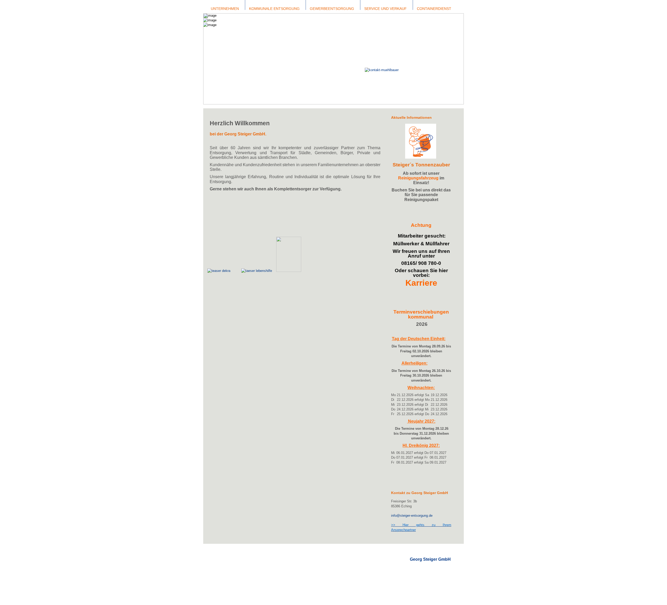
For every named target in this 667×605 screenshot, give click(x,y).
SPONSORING (220, 574)
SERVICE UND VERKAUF (323, 564)
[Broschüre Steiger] (288, 271)
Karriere (421, 283)
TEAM (214, 564)
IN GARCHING (257, 574)
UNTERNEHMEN (222, 560)
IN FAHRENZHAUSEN (263, 569)
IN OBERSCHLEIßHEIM (264, 579)
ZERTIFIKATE (220, 569)
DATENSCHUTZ (422, 578)
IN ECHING (255, 564)
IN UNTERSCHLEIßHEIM (265, 583)
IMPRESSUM (420, 574)
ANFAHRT (417, 569)
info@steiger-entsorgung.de (412, 515)
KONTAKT (418, 564)
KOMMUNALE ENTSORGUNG (269, 560)
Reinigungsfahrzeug (418, 178)
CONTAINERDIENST (319, 560)
